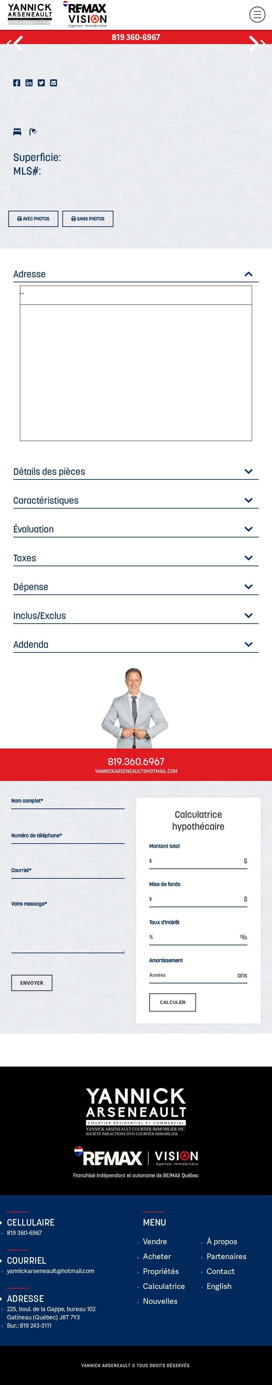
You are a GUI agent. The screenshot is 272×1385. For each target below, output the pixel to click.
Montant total (164, 846)
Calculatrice (164, 1286)
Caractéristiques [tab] (46, 500)
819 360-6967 (136, 36)
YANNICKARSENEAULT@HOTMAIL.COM (136, 771)
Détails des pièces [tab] (49, 471)
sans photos (90, 219)
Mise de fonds (164, 884)
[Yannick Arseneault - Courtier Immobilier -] (30, 16)
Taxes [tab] (24, 558)
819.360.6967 (136, 761)
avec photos (35, 219)
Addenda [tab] (30, 644)
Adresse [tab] (29, 274)
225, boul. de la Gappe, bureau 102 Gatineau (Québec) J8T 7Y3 (51, 1312)
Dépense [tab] (30, 587)
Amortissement (166, 960)
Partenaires (226, 1256)
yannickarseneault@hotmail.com (51, 1270)
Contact (221, 1271)
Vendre (155, 1241)
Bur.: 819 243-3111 (29, 1325)
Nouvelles (160, 1301)
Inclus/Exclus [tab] (39, 616)
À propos (222, 1241)
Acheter (157, 1256)
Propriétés (161, 1271)
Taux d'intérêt (164, 922)
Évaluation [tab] (33, 529)
